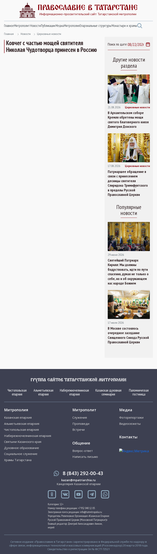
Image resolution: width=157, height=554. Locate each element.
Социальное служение (20, 454)
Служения (79, 417)
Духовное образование (21, 448)
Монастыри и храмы (124, 25)
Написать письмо (85, 457)
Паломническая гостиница (139, 392)
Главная (9, 34)
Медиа (60, 25)
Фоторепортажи (131, 417)
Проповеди (80, 424)
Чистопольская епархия (17, 392)
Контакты (128, 436)
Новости (35, 25)
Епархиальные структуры (95, 25)
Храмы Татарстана (17, 460)
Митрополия (72, 25)
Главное (9, 25)
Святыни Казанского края (22, 442)
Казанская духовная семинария (108, 392)
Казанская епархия (18, 417)
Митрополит (22, 25)
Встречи (78, 430)
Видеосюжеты (130, 424)
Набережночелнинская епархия (74, 392)
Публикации (48, 25)
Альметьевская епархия (43, 392)
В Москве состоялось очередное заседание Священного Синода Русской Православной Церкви (128, 335)
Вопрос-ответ (82, 451)
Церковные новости (49, 34)
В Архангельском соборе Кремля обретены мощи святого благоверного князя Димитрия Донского (128, 120)
